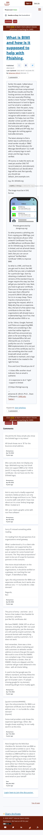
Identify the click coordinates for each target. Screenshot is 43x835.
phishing (22, 408)
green (15, 10)
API (21, 821)
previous (8, 21)
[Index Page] (7, 3)
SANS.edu (22, 396)
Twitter (11, 399)
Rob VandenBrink (24, 15)
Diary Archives (13, 813)
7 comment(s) (13, 77)
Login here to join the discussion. (18, 792)
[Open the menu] (39, 9)
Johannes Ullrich (14, 73)
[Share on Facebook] (26, 65)
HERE (12, 27)
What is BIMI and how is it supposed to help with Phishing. (18, 48)
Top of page (36, 803)
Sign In (28, 3)
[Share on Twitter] (33, 65)
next (15, 21)
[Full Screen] (19, 65)
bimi (16, 408)
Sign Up (37, 3)
